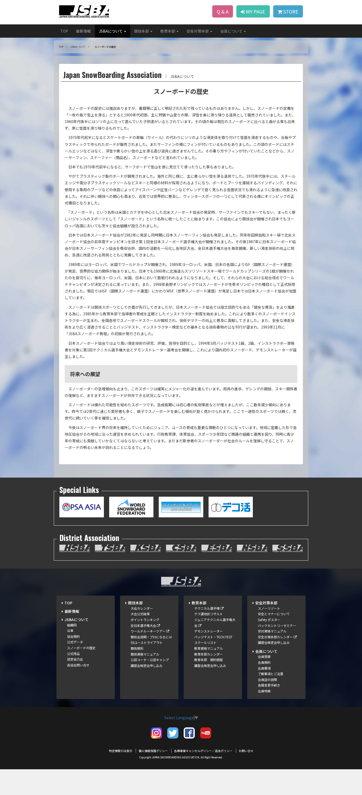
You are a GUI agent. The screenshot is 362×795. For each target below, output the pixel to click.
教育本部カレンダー (208, 654)
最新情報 (83, 31)
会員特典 (264, 691)
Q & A (222, 11)
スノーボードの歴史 (81, 647)
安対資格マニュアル (272, 631)
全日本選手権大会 (144, 625)
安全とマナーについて (274, 613)
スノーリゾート (269, 608)
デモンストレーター (208, 631)
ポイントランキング (145, 619)
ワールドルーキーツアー (148, 631)
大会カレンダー (142, 608)
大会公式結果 (140, 613)
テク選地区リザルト (208, 613)
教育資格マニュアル (208, 648)
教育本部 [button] (168, 31)
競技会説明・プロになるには (151, 637)
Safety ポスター (269, 619)
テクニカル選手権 (207, 608)
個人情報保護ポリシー (153, 751)
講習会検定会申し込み (146, 665)
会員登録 (264, 656)
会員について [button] (231, 31)
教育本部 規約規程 (208, 659)
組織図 (72, 625)
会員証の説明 (267, 679)
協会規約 (73, 636)
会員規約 (264, 662)
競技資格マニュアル (145, 654)
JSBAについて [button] (111, 31)
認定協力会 (75, 659)
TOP (64, 31)
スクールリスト (205, 642)
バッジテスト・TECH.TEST (213, 637)
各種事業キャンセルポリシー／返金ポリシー (203, 751)
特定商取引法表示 (120, 751)
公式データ (75, 642)
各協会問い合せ (78, 665)
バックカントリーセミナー (277, 625)
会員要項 (264, 668)
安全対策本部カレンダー (276, 637)
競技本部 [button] (142, 31)
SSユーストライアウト (147, 642)
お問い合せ (246, 751)
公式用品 (73, 653)
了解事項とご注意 (270, 673)
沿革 (70, 630)
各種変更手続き (269, 685)
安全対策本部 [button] (198, 31)
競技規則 (137, 648)
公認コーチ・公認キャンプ (150, 659)
